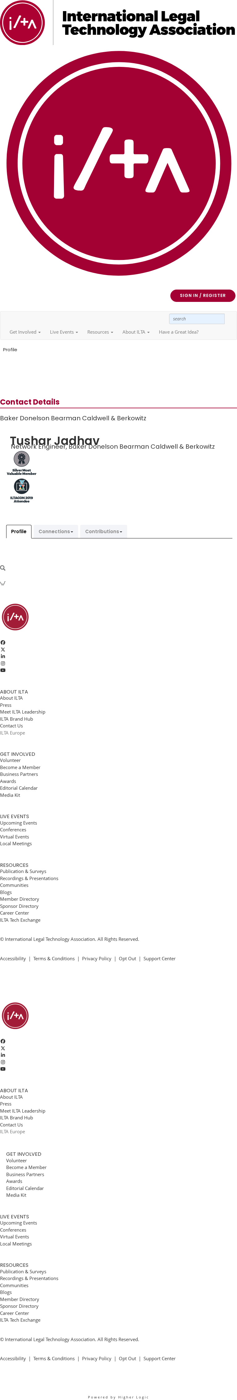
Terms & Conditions (54, 958)
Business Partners (19, 774)
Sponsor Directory (19, 906)
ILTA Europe (12, 733)
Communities (14, 885)
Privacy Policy (96, 958)
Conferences (13, 829)
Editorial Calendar (19, 788)
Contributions (102, 531)
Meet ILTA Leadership (22, 712)
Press (5, 705)
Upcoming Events (18, 823)
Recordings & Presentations (29, 878)
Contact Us (11, 726)
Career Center (14, 913)
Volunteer (10, 760)
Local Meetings (16, 843)
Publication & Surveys (23, 871)
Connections (54, 531)
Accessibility (13, 958)
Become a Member (20, 767)
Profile (19, 531)
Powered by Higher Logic (118, 1397)
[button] (25, 332)
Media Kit (10, 795)
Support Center (159, 958)
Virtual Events (14, 837)
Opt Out (127, 958)
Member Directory (19, 899)
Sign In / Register (203, 295)
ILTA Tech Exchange (20, 920)
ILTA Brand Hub (16, 719)
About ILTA (11, 698)
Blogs (6, 892)
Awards (8, 781)
